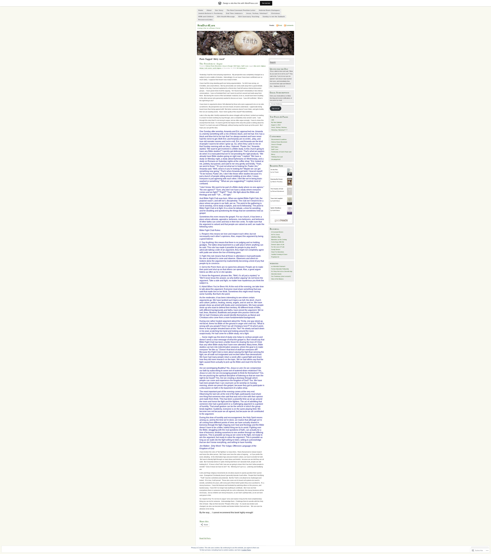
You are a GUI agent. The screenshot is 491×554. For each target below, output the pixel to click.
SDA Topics (237, 66)
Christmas (275, 13)
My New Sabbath (276, 122)
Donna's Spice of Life (277, 244)
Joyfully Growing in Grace (279, 254)
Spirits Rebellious (276, 208)
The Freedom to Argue (211, 63)
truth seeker (208, 68)
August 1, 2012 (276, 125)
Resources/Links (205, 20)
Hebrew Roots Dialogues (269, 10)
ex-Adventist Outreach (278, 266)
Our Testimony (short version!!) (281, 276)
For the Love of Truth (277, 247)
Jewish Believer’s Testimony (210, 13)
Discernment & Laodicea (278, 139)
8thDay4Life (206, 25)
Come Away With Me (277, 242)
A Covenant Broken (277, 232)
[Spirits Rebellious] (289, 214)
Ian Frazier (275, 172)
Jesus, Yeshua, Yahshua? (257, 13)
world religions (217, 68)
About (209, 10)
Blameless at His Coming (279, 239)
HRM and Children (206, 17)
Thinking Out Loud (277, 157)
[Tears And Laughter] (289, 204)
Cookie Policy (246, 550)
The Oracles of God (277, 189)
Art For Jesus (275, 234)
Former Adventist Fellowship (280, 269)
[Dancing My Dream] (289, 185)
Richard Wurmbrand (278, 191)
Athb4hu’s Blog (275, 237)
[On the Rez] (289, 175)
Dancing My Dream (277, 179)
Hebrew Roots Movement (213, 66)
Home (200, 10)
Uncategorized (275, 159)
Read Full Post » (205, 538)
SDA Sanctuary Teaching (248, 17)
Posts (280, 25)
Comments (289, 25)
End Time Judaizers (234, 13)
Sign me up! (275, 108)
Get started (266, 3)
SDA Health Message (226, 17)
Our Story (219, 10)
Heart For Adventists (277, 252)
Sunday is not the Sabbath (274, 17)
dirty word (257, 66)
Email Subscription (279, 92)
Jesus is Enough (227, 66)
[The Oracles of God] (289, 194)
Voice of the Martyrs (277, 279)
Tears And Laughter (277, 198)
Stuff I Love (244, 66)
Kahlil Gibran (276, 201)
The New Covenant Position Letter (241, 10)
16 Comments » (242, 68)
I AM (272, 120)
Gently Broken (275, 249)
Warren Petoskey (277, 181)
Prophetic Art (275, 257)
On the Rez (274, 169)
